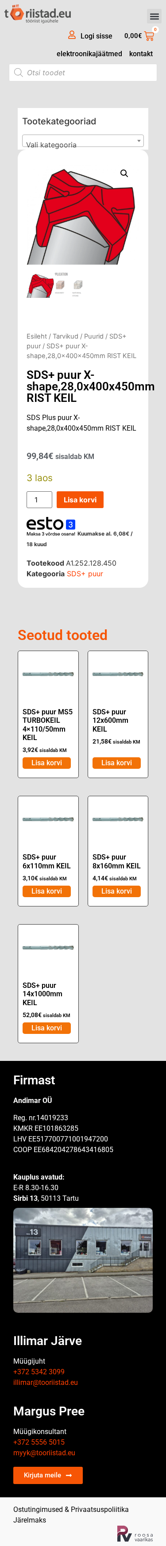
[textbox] (83, 144)
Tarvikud (65, 336)
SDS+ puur (85, 573)
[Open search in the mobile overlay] (83, 72)
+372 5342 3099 (39, 1372)
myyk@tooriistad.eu (44, 1453)
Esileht (37, 336)
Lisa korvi (80, 499)
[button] (154, 16)
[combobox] (83, 141)
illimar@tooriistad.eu (45, 1382)
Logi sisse (96, 36)
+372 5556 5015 (39, 1442)
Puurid (94, 336)
